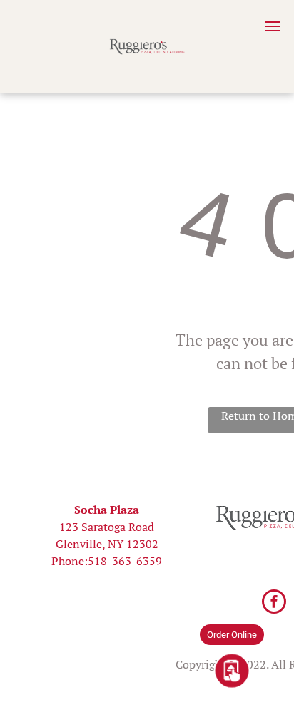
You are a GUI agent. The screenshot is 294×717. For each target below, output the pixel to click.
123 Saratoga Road (106, 527)
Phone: (69, 561)
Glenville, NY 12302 (107, 544)
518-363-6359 (125, 561)
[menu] (272, 26)
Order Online (232, 634)
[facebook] (274, 603)
